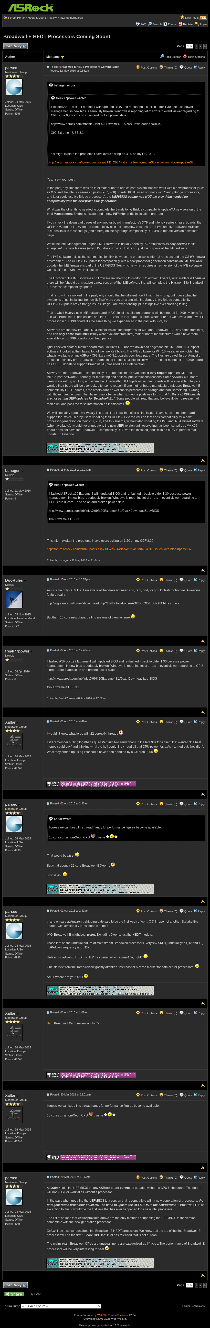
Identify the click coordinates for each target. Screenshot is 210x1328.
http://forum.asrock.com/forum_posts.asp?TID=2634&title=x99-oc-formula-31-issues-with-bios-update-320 (122, 162)
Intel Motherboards (71, 17)
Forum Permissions (193, 1305)
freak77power (17, 651)
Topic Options (196, 56)
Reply (201, 67)
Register (188, 24)
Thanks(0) (170, 67)
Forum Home (16, 17)
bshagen (13, 470)
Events (172, 24)
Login (203, 24)
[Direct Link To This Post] (47, 66)
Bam (50, 1023)
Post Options (148, 67)
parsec (11, 67)
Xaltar (11, 722)
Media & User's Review (42, 17)
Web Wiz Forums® (108, 1315)
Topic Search (172, 56)
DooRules (14, 580)
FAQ (143, 24)
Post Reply (13, 46)
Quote (188, 67)
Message (53, 57)
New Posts (192, 17)
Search (157, 24)
